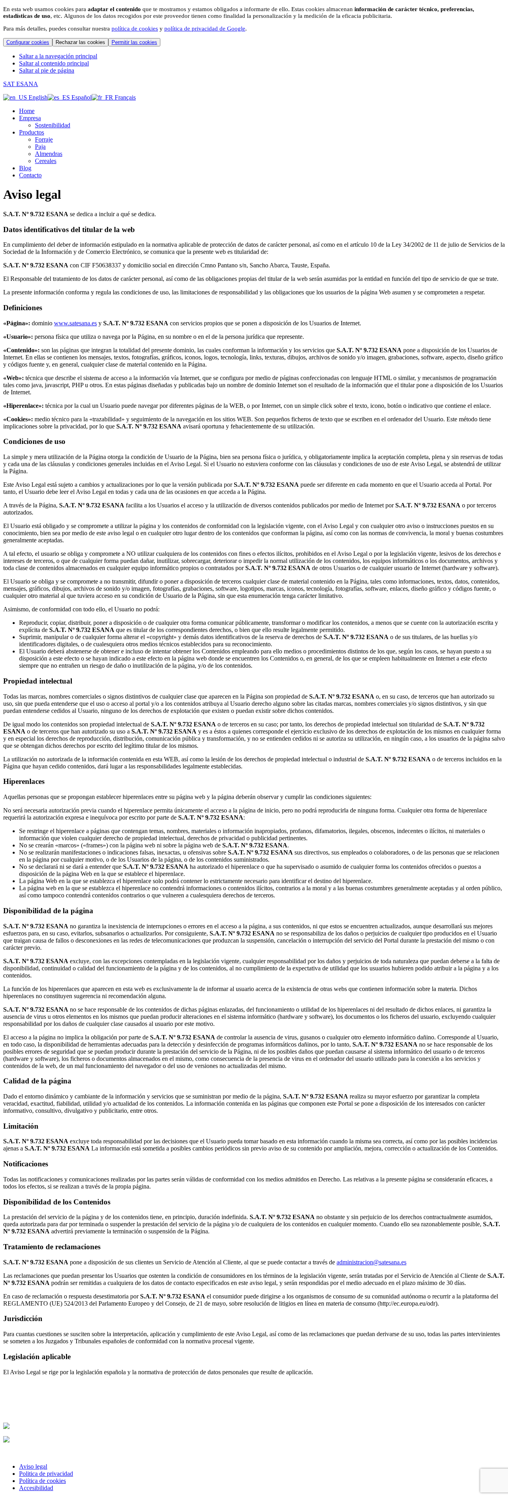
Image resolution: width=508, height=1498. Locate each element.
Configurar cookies (27, 42)
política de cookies (135, 28)
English (37, 97)
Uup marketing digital (30, 1453)
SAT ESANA (20, 84)
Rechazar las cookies (80, 42)
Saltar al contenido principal (54, 63)
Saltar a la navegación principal (58, 56)
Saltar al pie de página (46, 70)
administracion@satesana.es (371, 1262)
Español (81, 97)
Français (124, 97)
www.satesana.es (75, 323)
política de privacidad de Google (204, 28)
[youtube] (7, 1405)
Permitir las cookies (134, 42)
